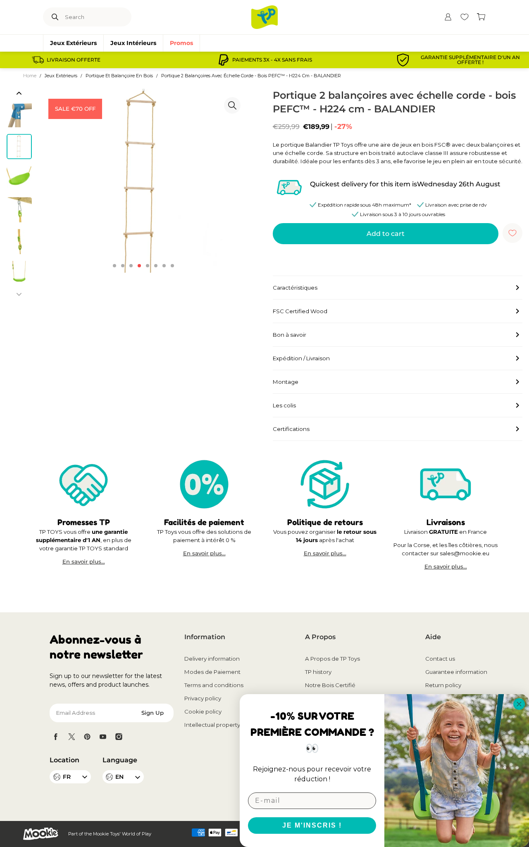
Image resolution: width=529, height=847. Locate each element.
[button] (19, 93)
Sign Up (152, 712)
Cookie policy (203, 711)
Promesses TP (83, 522)
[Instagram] (118, 736)
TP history (318, 672)
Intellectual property (212, 724)
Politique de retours (325, 522)
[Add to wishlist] (512, 233)
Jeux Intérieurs (133, 43)
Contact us (440, 658)
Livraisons (446, 522)
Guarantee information (456, 672)
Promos (181, 43)
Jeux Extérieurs (73, 43)
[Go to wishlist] (464, 17)
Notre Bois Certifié (330, 685)
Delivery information (212, 658)
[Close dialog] (519, 704)
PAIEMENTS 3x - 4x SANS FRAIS (272, 59)
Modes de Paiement (212, 672)
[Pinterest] (87, 736)
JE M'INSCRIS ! (312, 825)
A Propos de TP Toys (332, 658)
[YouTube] (103, 736)
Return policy (443, 685)
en (119, 776)
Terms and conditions (213, 685)
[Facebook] (56, 736)
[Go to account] (448, 17)
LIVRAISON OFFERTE (73, 59)
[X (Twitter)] (71, 736)
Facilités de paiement (204, 522)
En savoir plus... (83, 562)
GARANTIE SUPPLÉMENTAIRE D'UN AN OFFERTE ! (470, 60)
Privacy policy (202, 698)
